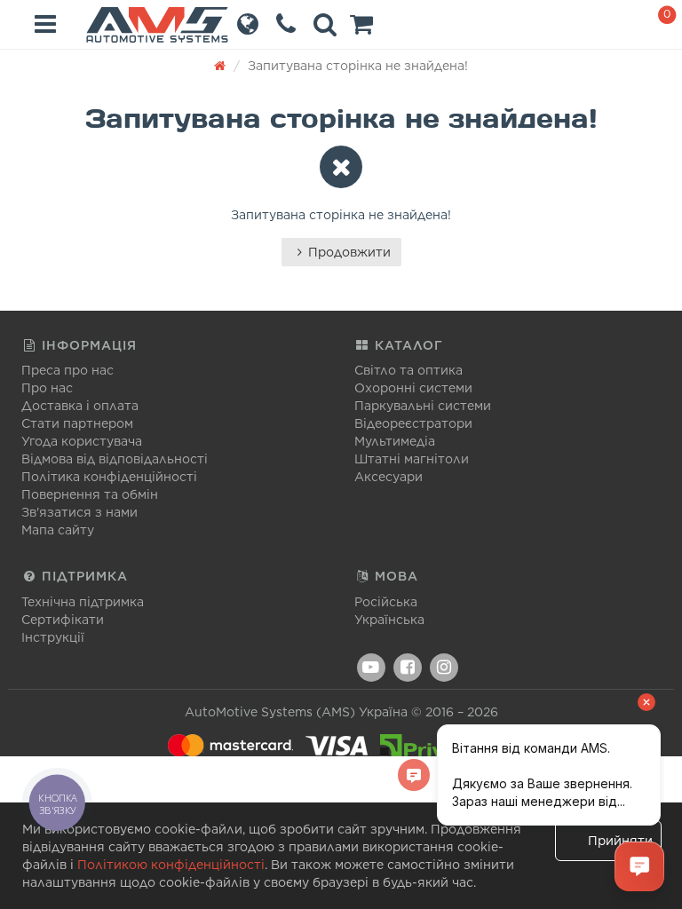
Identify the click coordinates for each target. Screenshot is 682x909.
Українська (389, 620)
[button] (361, 28)
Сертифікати (62, 620)
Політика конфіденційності (109, 477)
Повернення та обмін (89, 494)
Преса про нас (67, 370)
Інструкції (52, 637)
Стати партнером (77, 423)
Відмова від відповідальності (114, 459)
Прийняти (620, 841)
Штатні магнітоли (411, 459)
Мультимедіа (394, 441)
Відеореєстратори (413, 423)
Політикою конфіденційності (171, 865)
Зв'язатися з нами (79, 512)
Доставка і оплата (80, 406)
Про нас (47, 388)
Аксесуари (388, 477)
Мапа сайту (57, 530)
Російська (385, 602)
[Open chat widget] (639, 866)
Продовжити (349, 252)
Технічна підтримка (82, 602)
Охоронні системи (413, 388)
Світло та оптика (408, 370)
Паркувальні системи (422, 406)
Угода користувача (81, 441)
